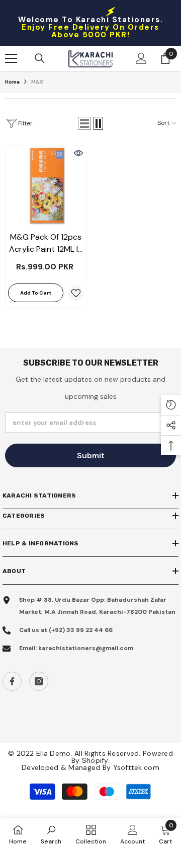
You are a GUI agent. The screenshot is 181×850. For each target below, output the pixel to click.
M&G (37, 82)
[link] (51, 834)
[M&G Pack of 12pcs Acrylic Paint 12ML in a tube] (46, 186)
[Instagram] (38, 681)
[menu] (11, 58)
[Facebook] (12, 681)
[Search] (40, 58)
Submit (91, 455)
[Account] (141, 58)
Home (12, 82)
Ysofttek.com (136, 767)
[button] (84, 123)
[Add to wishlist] (75, 293)
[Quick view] (78, 153)
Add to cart (36, 293)
